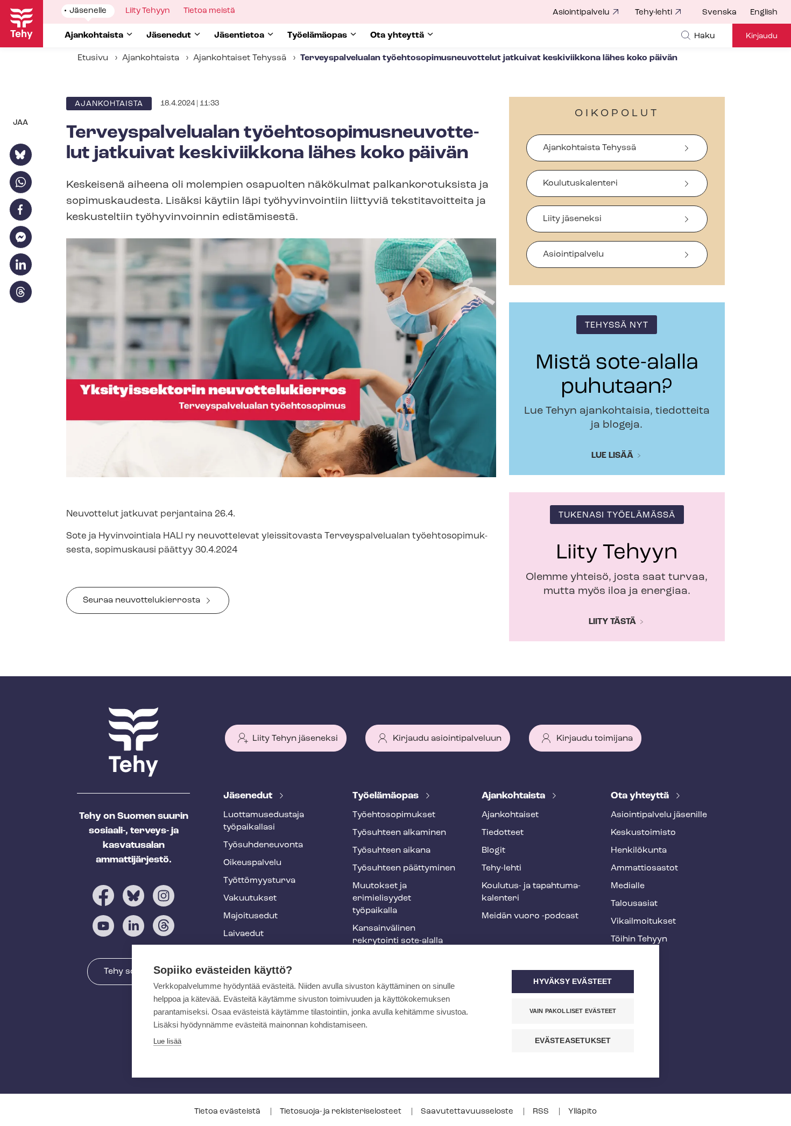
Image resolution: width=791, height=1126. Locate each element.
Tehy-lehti (653, 13)
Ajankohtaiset (510, 815)
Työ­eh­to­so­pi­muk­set (393, 815)
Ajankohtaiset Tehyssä (239, 58)
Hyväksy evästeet (572, 982)
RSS (541, 1112)
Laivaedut (243, 934)
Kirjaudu (762, 36)
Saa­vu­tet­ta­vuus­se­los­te (468, 1112)
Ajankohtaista (150, 58)
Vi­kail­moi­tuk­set (643, 921)
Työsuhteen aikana (391, 850)
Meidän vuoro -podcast (530, 916)
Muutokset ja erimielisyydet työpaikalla (381, 898)
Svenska (719, 13)
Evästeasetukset (573, 1041)
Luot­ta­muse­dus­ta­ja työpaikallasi (263, 821)
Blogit (493, 850)
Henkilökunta (639, 850)
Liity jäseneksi (572, 219)
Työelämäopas (386, 796)
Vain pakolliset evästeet (573, 1011)
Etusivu (92, 58)
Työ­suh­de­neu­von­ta (263, 845)
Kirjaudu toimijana (594, 738)
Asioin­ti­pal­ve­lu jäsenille (659, 815)
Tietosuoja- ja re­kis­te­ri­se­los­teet (341, 1112)
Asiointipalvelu (581, 13)
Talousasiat (634, 904)
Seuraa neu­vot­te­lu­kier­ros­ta (141, 600)
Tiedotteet (503, 832)
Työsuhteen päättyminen (403, 868)
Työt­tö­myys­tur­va (259, 880)
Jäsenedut (248, 796)
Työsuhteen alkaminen (399, 832)
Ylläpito (582, 1112)
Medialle (628, 886)
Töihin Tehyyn (639, 939)
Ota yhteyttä (641, 796)
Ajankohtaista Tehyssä (589, 148)
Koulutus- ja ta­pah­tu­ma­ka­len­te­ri (531, 892)
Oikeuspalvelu (252, 863)
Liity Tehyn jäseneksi (295, 738)
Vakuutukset (250, 898)
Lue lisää (612, 455)
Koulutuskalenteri (580, 183)
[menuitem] (726, 13)
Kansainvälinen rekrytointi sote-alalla (397, 934)
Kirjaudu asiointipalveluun (447, 738)
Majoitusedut (250, 916)
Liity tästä (612, 622)
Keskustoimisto (643, 832)
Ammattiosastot (644, 868)
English (764, 13)
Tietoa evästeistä (228, 1112)
